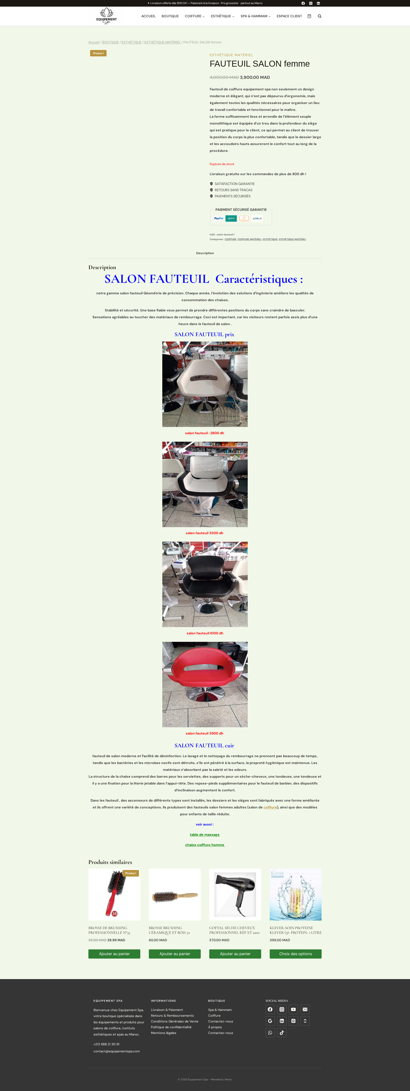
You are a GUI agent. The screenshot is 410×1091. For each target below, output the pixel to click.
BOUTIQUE (170, 16)
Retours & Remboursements (172, 1015)
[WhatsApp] (270, 1032)
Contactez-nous (220, 1021)
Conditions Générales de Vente (174, 1021)
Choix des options (295, 954)
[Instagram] (311, 3)
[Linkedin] (318, 3)
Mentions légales (163, 1033)
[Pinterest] (293, 1021)
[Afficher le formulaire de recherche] (317, 16)
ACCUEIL (148, 16)
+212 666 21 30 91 (106, 1044)
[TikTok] (282, 1032)
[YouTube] (293, 1009)
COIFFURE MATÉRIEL (249, 239)
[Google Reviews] (270, 1021)
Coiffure (214, 1015)
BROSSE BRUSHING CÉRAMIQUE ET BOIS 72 (169, 930)
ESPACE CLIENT (289, 16)
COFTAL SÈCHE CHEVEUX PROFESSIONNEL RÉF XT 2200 (234, 930)
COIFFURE (230, 239)
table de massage (205, 834)
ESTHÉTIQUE (270, 239)
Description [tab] (205, 253)
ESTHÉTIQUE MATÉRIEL (231, 55)
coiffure (270, 807)
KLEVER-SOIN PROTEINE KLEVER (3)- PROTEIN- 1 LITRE (296, 930)
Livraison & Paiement (167, 1010)
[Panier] (309, 16)
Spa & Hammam (220, 1010)
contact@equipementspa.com (117, 1051)
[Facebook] (303, 3)
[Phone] (305, 1021)
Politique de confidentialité (171, 1027)
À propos (215, 1027)
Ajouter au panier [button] (114, 954)
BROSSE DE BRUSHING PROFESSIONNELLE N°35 (109, 930)
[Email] (305, 1009)
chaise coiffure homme (205, 845)
